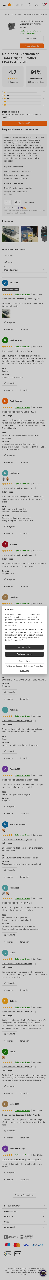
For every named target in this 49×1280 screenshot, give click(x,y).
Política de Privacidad (33, 666)
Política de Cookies (14, 666)
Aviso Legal (24, 670)
